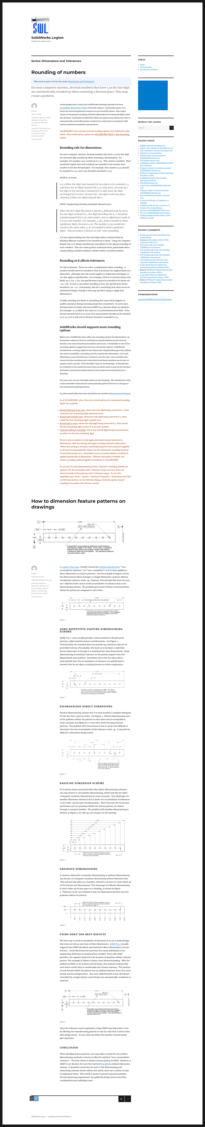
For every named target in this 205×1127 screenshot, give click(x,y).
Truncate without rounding (73, 430)
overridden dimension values (73, 108)
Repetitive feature (38, 586)
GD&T (45, 593)
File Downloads (146, 67)
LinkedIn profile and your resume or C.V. (155, 206)
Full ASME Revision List (149, 183)
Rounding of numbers (58, 72)
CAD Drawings (145, 250)
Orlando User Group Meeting (151, 153)
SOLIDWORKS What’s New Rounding (112, 134)
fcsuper (34, 111)
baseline (42, 583)
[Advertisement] (153, 95)
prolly (106, 1064)
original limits (36, 128)
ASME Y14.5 (115, 944)
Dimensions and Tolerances (81, 81)
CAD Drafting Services (148, 260)
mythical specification (109, 567)
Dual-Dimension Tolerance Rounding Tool (156, 151)
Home (142, 65)
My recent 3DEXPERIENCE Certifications (155, 213)
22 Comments (36, 597)
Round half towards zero (71, 417)
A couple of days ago (69, 567)
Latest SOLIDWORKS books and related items (155, 299)
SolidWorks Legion (47, 38)
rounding (35, 136)
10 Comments (36, 139)
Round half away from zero (72, 410)
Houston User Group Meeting (151, 208)
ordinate (34, 583)
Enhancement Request (119, 393)
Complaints (35, 122)
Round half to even (69, 423)
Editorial (42, 118)
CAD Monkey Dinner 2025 (150, 161)
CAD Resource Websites (149, 70)
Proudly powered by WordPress (59, 1117)
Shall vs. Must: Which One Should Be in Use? (156, 148)
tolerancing (42, 591)
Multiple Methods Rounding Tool (152, 146)
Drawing (43, 120)
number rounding (38, 133)
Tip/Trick (34, 118)
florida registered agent (149, 235)
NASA (41, 136)
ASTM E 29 (43, 131)
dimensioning (36, 593)
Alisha (142, 245)
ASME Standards (37, 580)
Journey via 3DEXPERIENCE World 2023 (154, 211)
